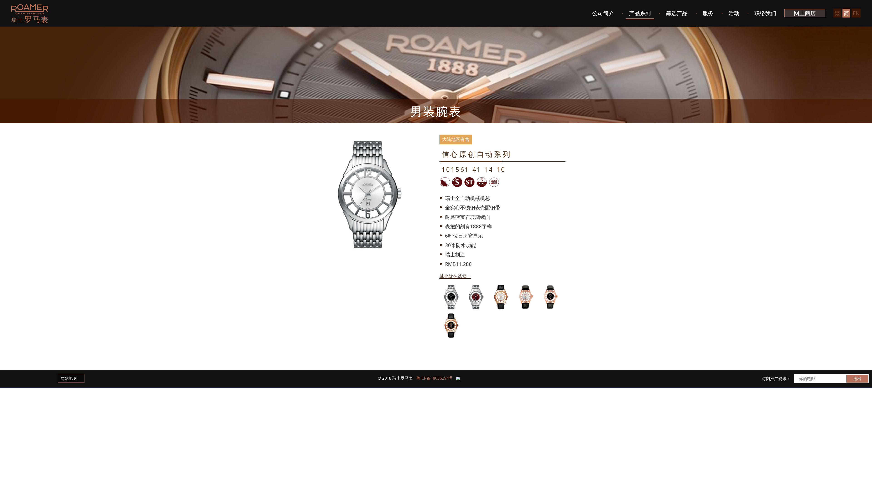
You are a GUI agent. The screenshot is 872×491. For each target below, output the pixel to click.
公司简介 (603, 13)
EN (856, 13)
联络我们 (765, 13)
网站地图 (69, 378)
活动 (733, 13)
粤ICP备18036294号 (434, 378)
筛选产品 (677, 13)
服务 (708, 13)
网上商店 (805, 13)
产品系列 (640, 13)
